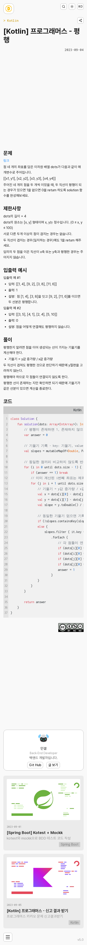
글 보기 (53, 765)
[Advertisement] (43, 100)
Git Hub (35, 765)
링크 (6, 161)
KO (81, 6)
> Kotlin (11, 20)
